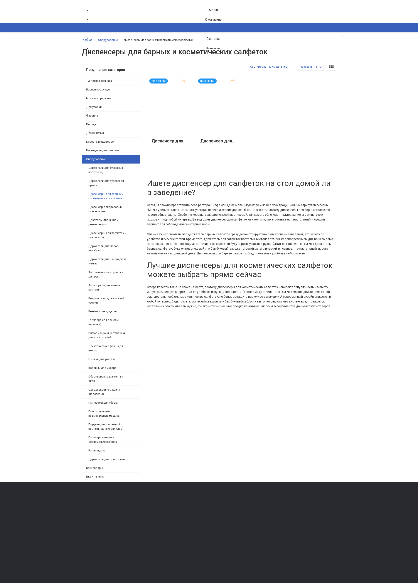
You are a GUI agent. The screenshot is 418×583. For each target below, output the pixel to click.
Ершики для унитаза (101, 359)
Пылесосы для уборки (103, 402)
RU (342, 36)
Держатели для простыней (106, 459)
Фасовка (92, 115)
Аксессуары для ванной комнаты (104, 287)
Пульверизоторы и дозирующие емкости (103, 439)
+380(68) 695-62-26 (99, 509)
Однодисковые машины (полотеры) (104, 392)
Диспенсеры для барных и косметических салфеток (105, 196)
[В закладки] (183, 82)
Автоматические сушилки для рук (105, 274)
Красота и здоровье (100, 141)
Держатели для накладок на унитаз (107, 261)
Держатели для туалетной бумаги (106, 183)
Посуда (91, 124)
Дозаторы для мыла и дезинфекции (103, 222)
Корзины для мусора (102, 367)
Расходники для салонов (103, 150)
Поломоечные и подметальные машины (104, 413)
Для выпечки (95, 133)
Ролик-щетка (97, 450)
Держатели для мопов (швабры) (103, 248)
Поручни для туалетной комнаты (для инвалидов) (105, 426)
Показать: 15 (308, 66)
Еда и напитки (95, 476)
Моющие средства (98, 98)
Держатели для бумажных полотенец (105, 170)
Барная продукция (98, 89)
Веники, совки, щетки (102, 311)
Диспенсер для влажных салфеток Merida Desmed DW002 (169, 141)
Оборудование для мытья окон (105, 379)
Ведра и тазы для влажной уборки (106, 300)
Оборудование (96, 159)
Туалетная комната (99, 80)
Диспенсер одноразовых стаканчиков (105, 209)
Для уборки (94, 107)
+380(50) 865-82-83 (99, 503)
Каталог (91, 48)
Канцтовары (94, 467)
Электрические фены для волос (105, 348)
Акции (213, 10)
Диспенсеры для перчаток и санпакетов (107, 235)
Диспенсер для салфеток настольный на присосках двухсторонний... (218, 141)
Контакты (213, 48)
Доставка (213, 38)
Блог (214, 520)
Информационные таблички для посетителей (107, 335)
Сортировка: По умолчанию (268, 66)
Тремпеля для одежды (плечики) (103, 322)
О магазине (213, 19)
